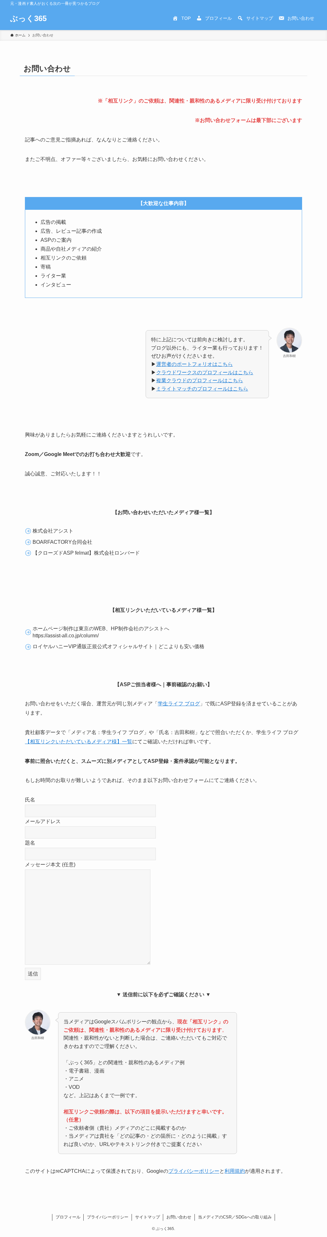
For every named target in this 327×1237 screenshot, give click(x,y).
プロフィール (68, 1217)
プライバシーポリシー (193, 1171)
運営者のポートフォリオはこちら (194, 364)
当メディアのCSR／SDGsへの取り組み (235, 1217)
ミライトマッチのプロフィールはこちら (202, 388)
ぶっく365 (28, 18)
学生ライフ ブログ (179, 703)
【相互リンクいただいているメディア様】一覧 (78, 741)
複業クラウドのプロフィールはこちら (199, 380)
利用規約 (234, 1171)
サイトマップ (147, 1217)
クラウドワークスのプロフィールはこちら (204, 372)
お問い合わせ (178, 1217)
